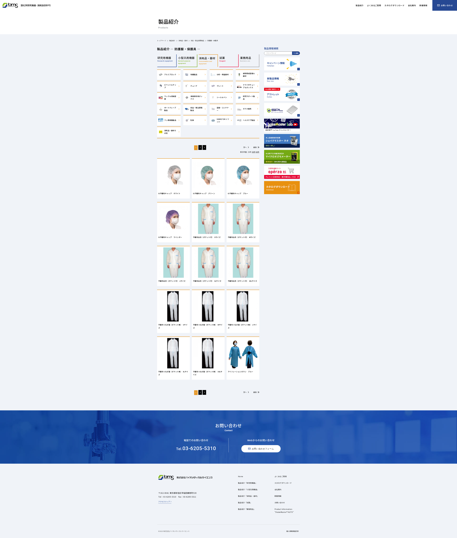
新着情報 (278, 496)
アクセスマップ (164, 501)
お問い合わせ (280, 502)
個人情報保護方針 (292, 531)
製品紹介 (172, 40)
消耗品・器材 (183, 40)
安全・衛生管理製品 (197, 40)
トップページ (161, 40)
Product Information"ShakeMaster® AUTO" (284, 510)
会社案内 (278, 489)
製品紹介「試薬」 (245, 502)
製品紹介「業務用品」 (246, 509)
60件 (257, 152)
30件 (253, 152)
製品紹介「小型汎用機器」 (248, 489)
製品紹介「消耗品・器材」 (248, 496)
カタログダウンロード (283, 483)
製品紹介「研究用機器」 (247, 483)
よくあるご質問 (281, 476)
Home (240, 476)
